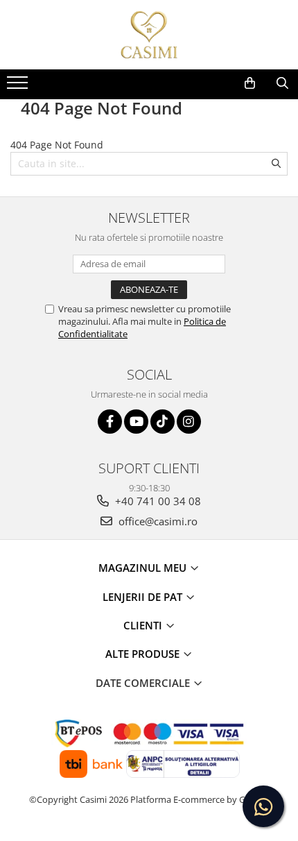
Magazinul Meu (143, 568)
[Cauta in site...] (282, 83)
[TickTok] (162, 421)
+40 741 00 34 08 (156, 501)
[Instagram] (189, 421)
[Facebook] (110, 421)
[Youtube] (136, 421)
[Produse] (19, 86)
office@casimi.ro (157, 521)
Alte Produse (143, 654)
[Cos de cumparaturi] (250, 83)
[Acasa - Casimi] (149, 34)
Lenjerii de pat (144, 597)
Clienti (144, 625)
